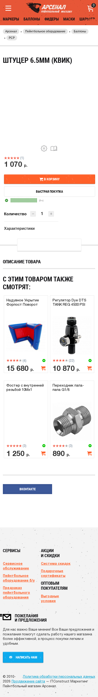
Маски (69, 19)
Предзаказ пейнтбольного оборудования (16, 592)
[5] (18, 158)
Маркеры (11, 19)
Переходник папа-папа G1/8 (68, 387)
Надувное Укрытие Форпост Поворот (22, 302)
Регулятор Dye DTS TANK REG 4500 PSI (69, 302)
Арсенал (11, 31)
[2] (8, 158)
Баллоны (32, 19)
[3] (11, 158)
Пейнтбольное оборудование (45, 31)
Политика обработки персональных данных (59, 676)
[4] (14, 158)
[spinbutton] (42, 213)
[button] (51, 214)
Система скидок (55, 563)
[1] (5, 158)
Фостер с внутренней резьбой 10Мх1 (25, 387)
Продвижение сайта (28, 681)
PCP (12, 37)
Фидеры (51, 19)
